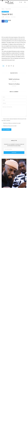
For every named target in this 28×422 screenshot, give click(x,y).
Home (3, 8)
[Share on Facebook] (3, 21)
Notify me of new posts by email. (9, 125)
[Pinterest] (11, 66)
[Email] (13, 66)
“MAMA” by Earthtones (14, 79)
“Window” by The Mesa (14, 84)
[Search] (24, 2)
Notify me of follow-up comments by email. (12, 123)
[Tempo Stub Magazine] (9, 2)
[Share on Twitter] (6, 21)
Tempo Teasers (5, 11)
